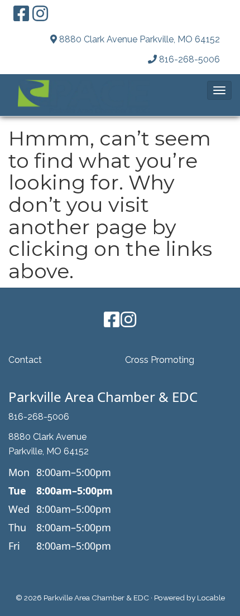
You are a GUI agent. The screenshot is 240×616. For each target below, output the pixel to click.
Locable (211, 597)
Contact (25, 360)
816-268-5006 (189, 59)
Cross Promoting (159, 360)
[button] (219, 90)
